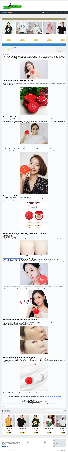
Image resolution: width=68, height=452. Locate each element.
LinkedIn (45, 444)
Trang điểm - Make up (36, 18)
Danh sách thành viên (56, 12)
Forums (47, 12)
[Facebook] (3, 446)
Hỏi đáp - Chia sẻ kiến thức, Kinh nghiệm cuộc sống (21, 18)
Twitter (45, 442)
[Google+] (7, 446)
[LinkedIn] (5, 446)
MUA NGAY (9, 40)
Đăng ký (10, 12)
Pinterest (45, 445)
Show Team (37, 445)
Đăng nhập (4, 12)
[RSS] (10, 446)
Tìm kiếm (50, 12)
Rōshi (61, 450)
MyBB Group (13, 450)
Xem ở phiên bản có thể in (6, 411)
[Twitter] (8, 446)
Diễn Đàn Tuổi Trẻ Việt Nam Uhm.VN (8, 18)
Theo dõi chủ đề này (6, 410)
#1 (64, 54)
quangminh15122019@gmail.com (14, 47)
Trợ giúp (64, 12)
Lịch (61, 12)
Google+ (45, 443)
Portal (43, 12)
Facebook (45, 441)
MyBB (6, 450)
